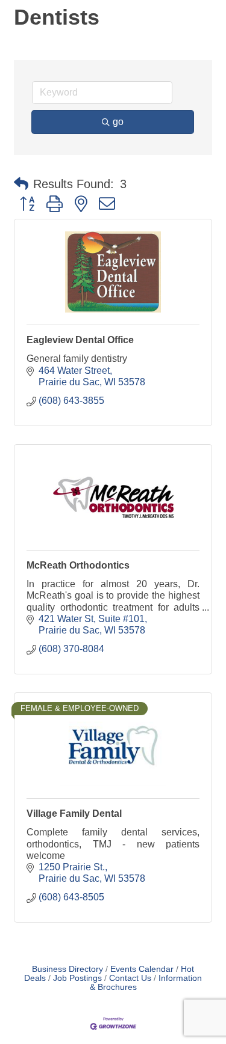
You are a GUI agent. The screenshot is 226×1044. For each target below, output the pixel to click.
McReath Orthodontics (78, 565)
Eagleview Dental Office (80, 340)
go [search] (118, 122)
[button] (21, 184)
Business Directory (67, 969)
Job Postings (77, 978)
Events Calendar (142, 969)
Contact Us (130, 978)
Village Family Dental (74, 813)
